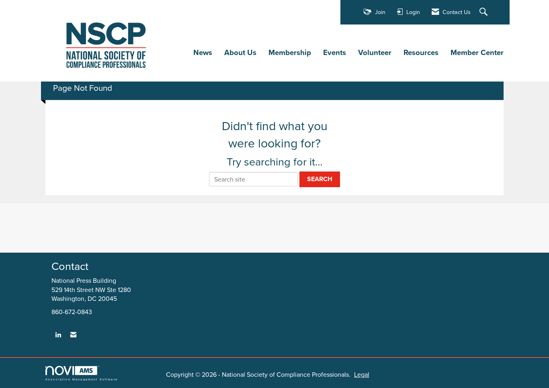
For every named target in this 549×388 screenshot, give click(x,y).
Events (334, 52)
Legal (361, 374)
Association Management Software (81, 379)
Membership (289, 52)
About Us (240, 52)
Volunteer (374, 52)
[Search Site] (484, 12)
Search (319, 179)
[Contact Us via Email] (73, 335)
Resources (421, 52)
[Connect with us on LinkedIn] (58, 335)
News (202, 52)
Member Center (477, 52)
